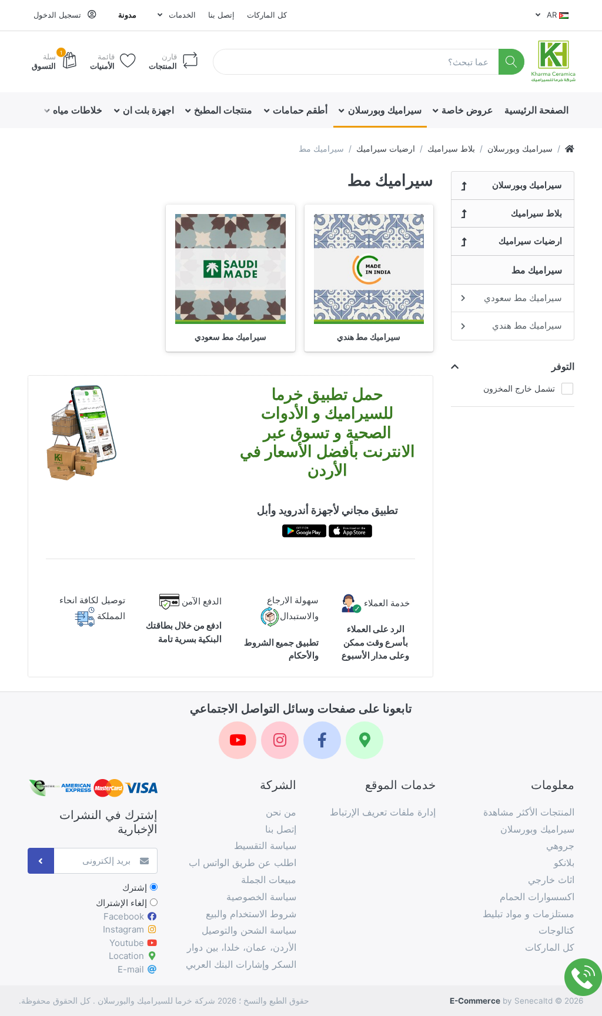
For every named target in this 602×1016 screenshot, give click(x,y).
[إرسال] (41, 861)
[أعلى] (569, 148)
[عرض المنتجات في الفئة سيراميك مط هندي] (369, 269)
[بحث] (512, 62)
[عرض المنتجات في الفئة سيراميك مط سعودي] (230, 269)
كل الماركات (267, 14)
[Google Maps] (364, 740)
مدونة (127, 14)
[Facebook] (322, 740)
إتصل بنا (221, 14)
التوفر (562, 366)
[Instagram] (280, 740)
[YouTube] (237, 740)
